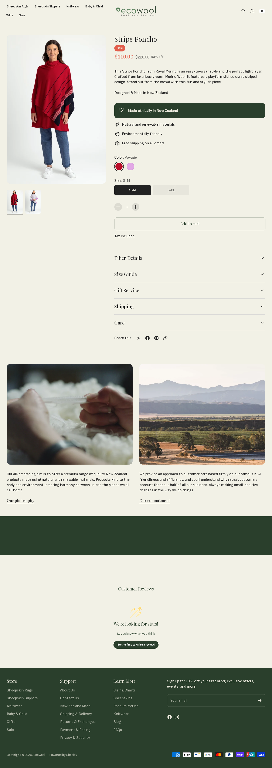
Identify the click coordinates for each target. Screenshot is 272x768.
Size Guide (125, 274)
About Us (67, 690)
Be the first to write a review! (136, 644)
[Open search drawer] (243, 11)
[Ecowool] (136, 11)
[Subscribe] (259, 700)
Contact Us (69, 698)
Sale (10, 730)
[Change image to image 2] (33, 202)
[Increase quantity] (135, 207)
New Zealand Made (75, 706)
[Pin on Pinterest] (156, 338)
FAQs (117, 730)
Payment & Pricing (75, 730)
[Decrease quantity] (118, 207)
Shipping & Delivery (76, 714)
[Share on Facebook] (147, 338)
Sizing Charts (124, 690)
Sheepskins (122, 698)
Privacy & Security (75, 737)
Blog (117, 722)
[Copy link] (165, 338)
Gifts (11, 722)
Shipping (124, 306)
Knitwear (14, 706)
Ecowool (39, 755)
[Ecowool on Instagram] (176, 717)
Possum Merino (126, 706)
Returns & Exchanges (78, 722)
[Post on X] (138, 338)
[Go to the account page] (252, 11)
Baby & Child (17, 714)
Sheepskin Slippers (22, 698)
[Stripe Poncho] (56, 109)
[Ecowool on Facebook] (169, 717)
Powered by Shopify (63, 755)
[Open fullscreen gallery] (97, 175)
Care (119, 322)
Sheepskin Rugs (20, 690)
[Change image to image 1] (15, 202)
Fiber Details (128, 258)
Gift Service (126, 290)
